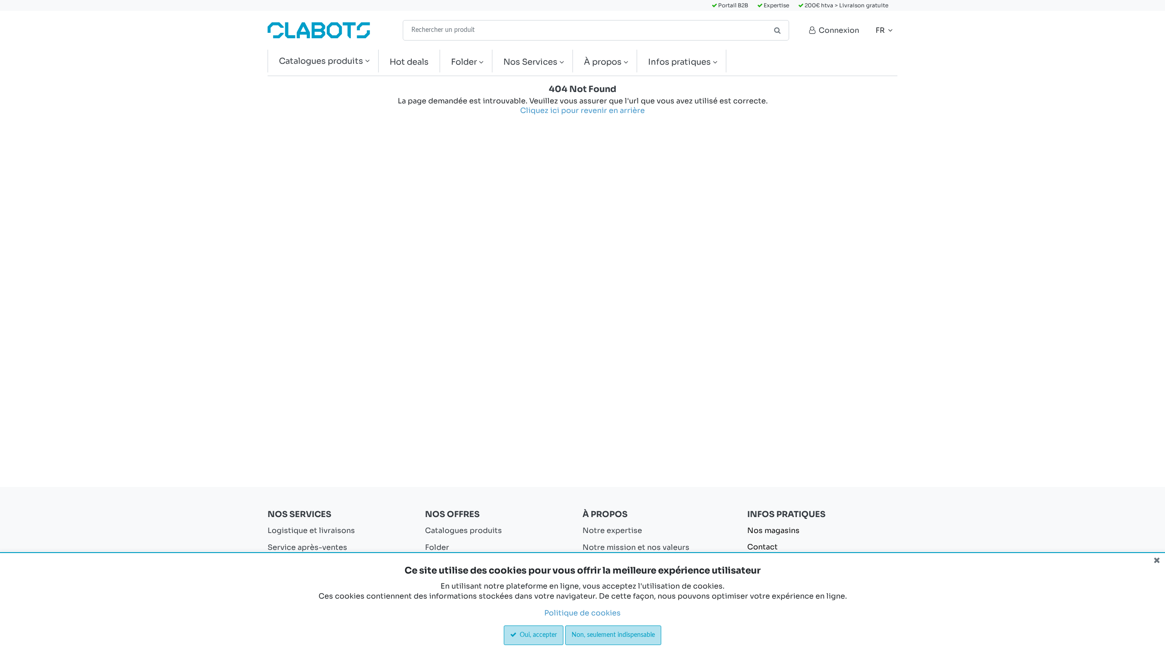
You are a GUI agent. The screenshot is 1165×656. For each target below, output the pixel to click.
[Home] (319, 30)
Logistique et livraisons (311, 530)
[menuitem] (323, 61)
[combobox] (596, 30)
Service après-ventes (307, 547)
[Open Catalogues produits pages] (370, 61)
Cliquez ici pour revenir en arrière (582, 110)
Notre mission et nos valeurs (635, 547)
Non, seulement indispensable (613, 635)
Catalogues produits (463, 530)
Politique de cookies (582, 613)
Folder (437, 547)
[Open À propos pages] (629, 62)
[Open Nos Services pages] (564, 62)
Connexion (838, 30)
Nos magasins (773, 530)
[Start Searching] (777, 30)
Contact (762, 547)
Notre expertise (612, 530)
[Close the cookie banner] (1156, 560)
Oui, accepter (537, 635)
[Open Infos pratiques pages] (718, 62)
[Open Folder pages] (484, 62)
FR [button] (881, 30)
